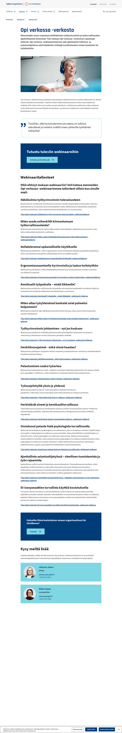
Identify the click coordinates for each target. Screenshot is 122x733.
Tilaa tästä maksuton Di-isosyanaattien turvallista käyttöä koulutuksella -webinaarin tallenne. (58, 505)
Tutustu (33, 531)
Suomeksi (93, 4)
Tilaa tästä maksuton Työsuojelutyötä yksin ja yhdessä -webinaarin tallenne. (51, 397)
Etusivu (9, 20)
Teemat (33, 11)
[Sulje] (119, 729)
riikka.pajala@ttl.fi (46, 596)
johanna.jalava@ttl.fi (47, 575)
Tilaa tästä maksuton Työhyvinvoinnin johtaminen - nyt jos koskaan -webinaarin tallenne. (57, 340)
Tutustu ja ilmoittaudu (40, 159)
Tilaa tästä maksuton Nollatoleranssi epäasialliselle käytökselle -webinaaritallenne (54, 258)
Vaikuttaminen (63, 11)
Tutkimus (9, 11)
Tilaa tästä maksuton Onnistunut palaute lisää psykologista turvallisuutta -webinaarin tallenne (59, 449)
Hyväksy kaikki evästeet (107, 729)
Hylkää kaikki (91, 729)
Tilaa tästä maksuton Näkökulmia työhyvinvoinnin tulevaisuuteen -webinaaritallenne (55, 214)
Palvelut (22, 11)
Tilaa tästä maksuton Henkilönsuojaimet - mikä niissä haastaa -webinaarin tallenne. (54, 359)
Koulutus (33, 20)
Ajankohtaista (77, 11)
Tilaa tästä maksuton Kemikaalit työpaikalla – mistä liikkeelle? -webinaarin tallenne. (54, 296)
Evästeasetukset (77, 729)
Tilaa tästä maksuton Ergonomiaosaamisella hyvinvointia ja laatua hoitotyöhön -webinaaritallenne (60, 277)
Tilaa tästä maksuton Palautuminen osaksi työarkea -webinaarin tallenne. (50, 378)
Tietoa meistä (47, 11)
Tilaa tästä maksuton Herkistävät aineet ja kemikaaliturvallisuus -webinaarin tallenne (55, 419)
